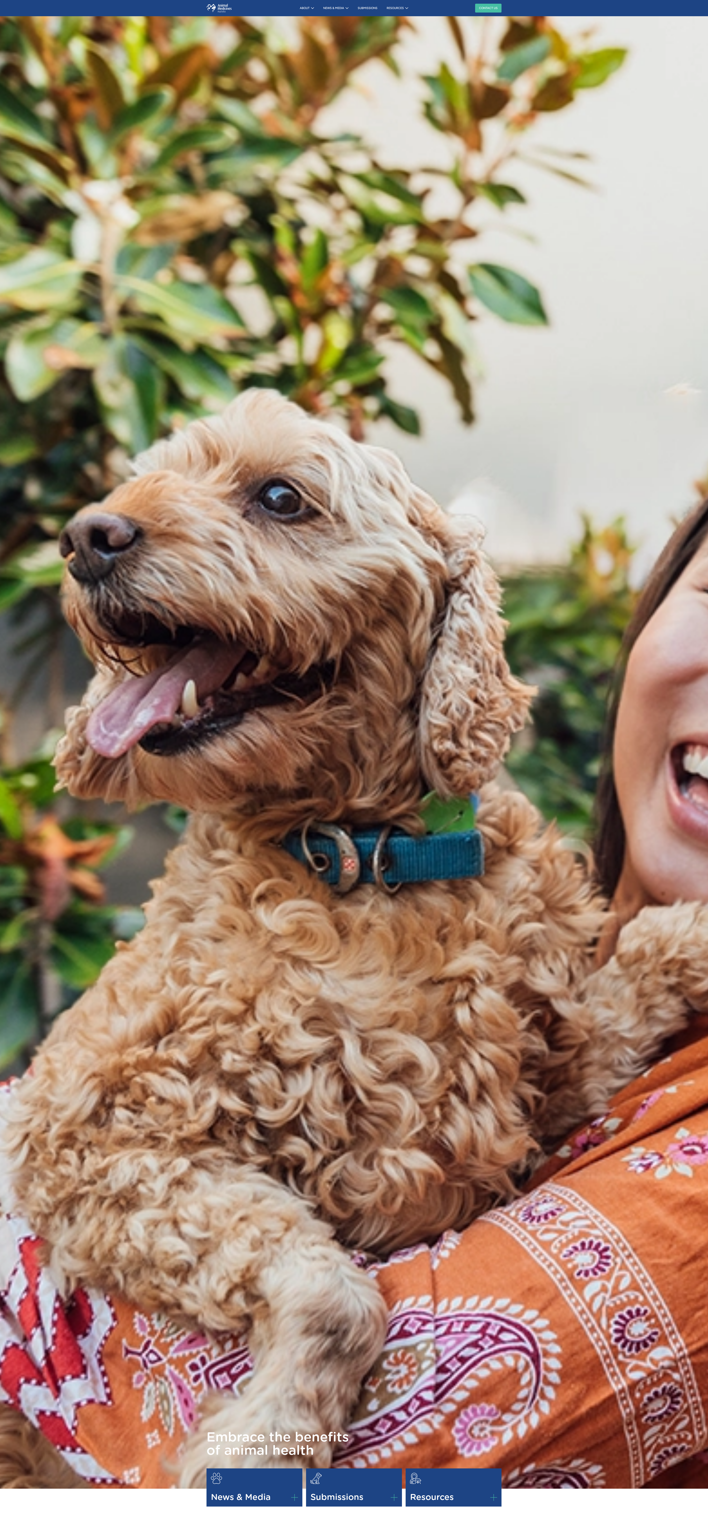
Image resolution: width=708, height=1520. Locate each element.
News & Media (333, 8)
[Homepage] (229, 8)
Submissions (367, 8)
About (305, 8)
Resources (395, 8)
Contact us (488, 8)
